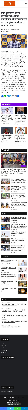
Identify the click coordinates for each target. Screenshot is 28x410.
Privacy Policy (4, 350)
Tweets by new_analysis (7, 391)
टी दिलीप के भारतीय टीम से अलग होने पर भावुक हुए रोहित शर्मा (18, 239)
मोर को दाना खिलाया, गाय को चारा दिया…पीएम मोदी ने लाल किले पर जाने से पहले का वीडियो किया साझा (18, 196)
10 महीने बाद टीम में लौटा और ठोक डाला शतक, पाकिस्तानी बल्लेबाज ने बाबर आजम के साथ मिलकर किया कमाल (18, 248)
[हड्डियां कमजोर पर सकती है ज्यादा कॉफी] (22, 291)
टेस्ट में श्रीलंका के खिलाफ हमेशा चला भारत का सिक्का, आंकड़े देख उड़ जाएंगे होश (18, 219)
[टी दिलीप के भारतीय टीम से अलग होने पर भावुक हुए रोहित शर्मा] (5, 241)
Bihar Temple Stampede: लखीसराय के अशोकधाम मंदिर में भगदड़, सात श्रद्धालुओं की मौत (18, 180)
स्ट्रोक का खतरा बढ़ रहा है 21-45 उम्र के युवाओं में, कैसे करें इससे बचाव (8, 269)
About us (3, 345)
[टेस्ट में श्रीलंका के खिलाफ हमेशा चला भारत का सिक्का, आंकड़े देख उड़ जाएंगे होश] (5, 219)
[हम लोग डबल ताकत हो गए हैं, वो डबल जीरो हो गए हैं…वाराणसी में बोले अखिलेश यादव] (7, 130)
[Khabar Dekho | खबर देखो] (9, 3)
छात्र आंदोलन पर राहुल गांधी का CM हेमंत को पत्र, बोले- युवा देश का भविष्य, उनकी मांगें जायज (18, 188)
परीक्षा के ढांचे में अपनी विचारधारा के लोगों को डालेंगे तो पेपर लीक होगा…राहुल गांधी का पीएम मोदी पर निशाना (7, 118)
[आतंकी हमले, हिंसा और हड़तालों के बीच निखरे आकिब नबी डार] (5, 234)
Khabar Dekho (5, 29)
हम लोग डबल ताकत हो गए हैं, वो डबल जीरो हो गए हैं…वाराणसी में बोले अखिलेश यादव (7, 138)
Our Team (3, 348)
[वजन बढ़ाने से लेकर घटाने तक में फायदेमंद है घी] (22, 284)
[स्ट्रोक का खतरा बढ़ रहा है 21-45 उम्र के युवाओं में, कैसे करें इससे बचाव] (22, 269)
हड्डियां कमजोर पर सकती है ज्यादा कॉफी (8, 289)
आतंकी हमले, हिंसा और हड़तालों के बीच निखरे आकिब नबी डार (18, 232)
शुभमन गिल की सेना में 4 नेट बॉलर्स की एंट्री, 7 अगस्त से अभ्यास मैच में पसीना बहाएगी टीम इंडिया (19, 226)
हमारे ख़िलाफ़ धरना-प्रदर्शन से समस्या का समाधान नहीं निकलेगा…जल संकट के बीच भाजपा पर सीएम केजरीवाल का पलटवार (20, 139)
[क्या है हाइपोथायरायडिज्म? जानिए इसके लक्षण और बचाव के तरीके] (22, 277)
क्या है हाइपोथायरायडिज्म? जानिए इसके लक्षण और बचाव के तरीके (9, 275)
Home (2, 343)
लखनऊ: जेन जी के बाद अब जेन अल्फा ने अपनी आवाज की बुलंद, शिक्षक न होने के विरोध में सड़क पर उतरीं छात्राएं (14, 171)
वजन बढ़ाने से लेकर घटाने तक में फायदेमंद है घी (9, 282)
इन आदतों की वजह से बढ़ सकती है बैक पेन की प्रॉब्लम (9, 261)
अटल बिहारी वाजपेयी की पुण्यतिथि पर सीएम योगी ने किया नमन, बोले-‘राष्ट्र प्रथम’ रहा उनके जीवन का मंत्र (19, 205)
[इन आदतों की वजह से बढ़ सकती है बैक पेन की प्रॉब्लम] (22, 263)
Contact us (4, 353)
